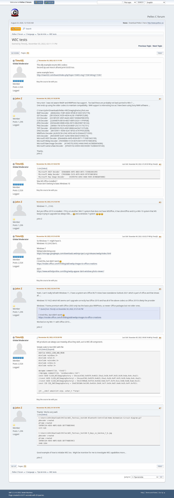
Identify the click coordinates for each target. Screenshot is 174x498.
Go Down (15, 53)
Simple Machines (27, 492)
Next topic (157, 46)
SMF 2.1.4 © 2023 (15, 492)
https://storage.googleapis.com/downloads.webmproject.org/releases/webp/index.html (74, 253)
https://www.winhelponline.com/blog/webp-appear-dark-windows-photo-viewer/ (70, 271)
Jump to (127, 477)
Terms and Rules (151, 492)
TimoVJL (19, 60)
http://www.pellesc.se (155, 23)
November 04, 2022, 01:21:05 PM (48, 202)
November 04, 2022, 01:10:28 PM (48, 98)
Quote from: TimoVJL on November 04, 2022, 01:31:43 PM (62, 309)
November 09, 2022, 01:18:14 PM (48, 408)
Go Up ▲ (162, 492)
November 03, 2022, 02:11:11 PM (50, 60)
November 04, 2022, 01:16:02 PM (48, 164)
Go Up (13, 466)
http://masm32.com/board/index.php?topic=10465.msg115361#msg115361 (69, 75)
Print (160, 53)
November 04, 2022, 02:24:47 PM (48, 288)
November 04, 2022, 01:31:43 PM (48, 236)
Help (142, 492)
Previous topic (144, 46)
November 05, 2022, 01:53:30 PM (50, 337)
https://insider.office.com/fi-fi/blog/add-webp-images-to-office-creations (67, 263)
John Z (18, 98)
